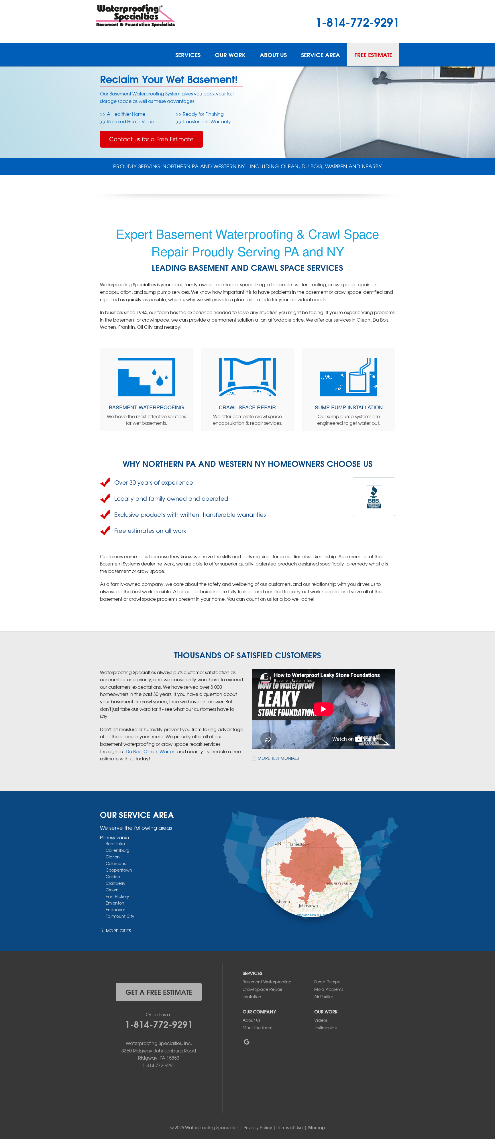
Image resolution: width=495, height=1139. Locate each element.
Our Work (230, 54)
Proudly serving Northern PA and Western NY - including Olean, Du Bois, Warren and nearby (247, 166)
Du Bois (133, 751)
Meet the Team (257, 1027)
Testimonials (325, 1027)
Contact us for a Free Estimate (151, 139)
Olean (150, 751)
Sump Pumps (326, 982)
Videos (320, 1020)
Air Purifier (323, 996)
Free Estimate (373, 54)
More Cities (118, 930)
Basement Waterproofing (267, 982)
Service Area (320, 54)
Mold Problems (328, 989)
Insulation (252, 996)
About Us (273, 54)
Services (188, 54)
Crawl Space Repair (262, 989)
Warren (168, 751)
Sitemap (316, 1127)
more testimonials (278, 758)
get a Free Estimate (158, 991)
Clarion (113, 857)
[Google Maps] (246, 1041)
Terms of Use (290, 1127)
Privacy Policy (257, 1127)
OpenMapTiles (306, 914)
